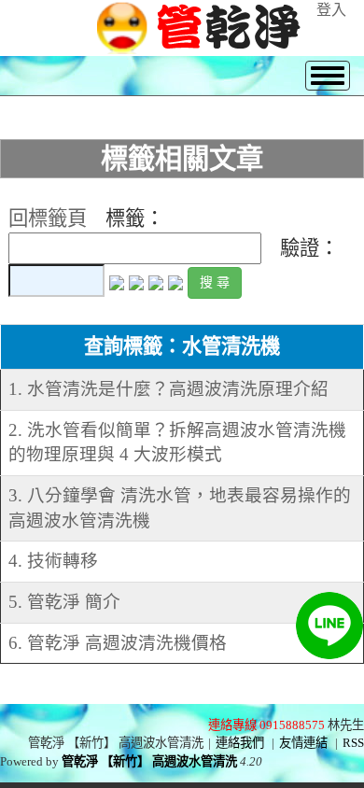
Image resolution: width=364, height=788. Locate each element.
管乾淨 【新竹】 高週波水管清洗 (149, 761)
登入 (331, 10)
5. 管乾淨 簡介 (64, 602)
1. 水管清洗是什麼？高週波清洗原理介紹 (168, 389)
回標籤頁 (47, 218)
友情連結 (303, 743)
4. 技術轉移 (53, 560)
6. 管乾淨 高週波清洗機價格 (117, 643)
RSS (353, 743)
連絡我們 (240, 743)
